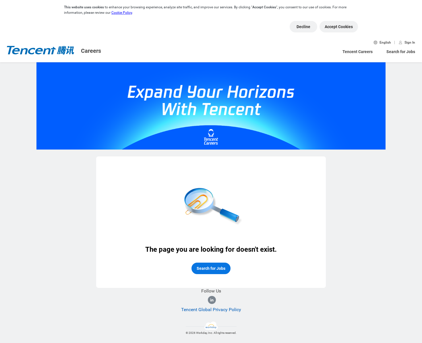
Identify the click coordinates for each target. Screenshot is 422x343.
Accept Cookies (339, 26)
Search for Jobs (400, 51)
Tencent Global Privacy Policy (211, 309)
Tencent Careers (357, 51)
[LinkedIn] (212, 300)
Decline (303, 26)
